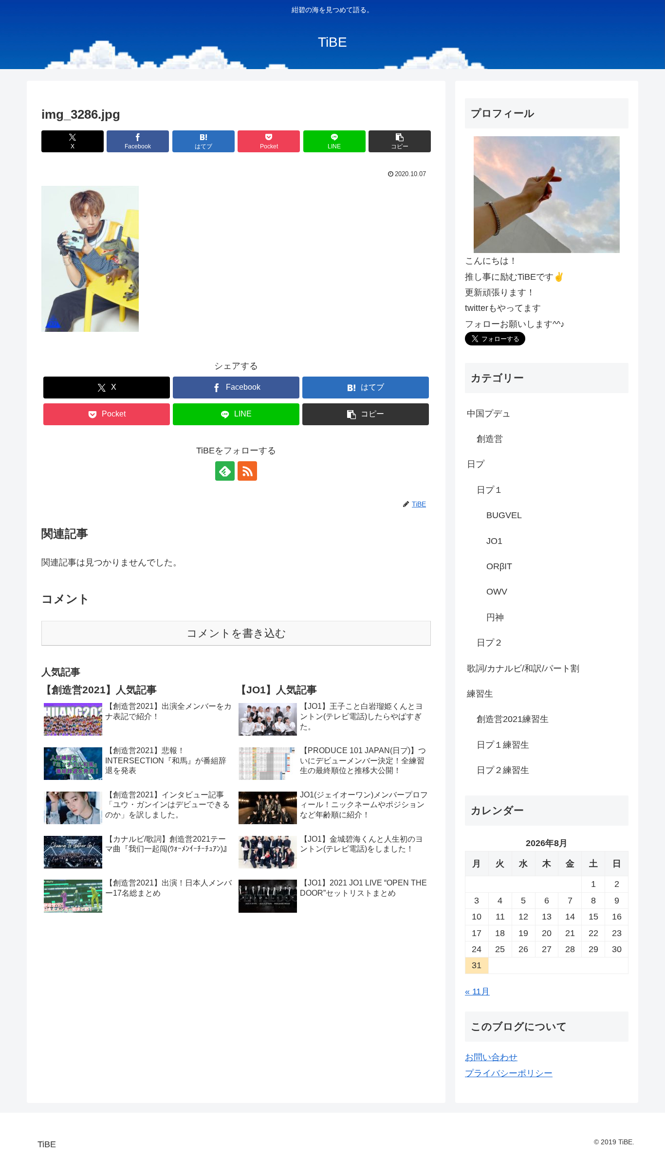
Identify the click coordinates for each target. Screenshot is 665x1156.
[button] (400, 141)
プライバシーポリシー (509, 1073)
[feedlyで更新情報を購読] (225, 471)
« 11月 (477, 991)
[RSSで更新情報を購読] (247, 471)
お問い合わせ (491, 1057)
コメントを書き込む (236, 633)
